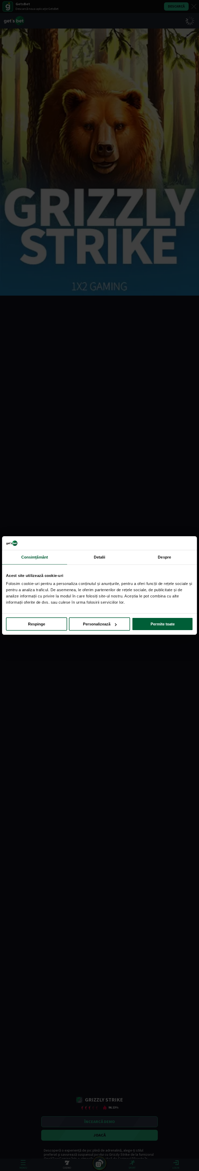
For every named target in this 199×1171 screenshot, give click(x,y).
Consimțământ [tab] (34, 557)
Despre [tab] (164, 557)
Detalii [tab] (99, 557)
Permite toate (163, 624)
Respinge (36, 624)
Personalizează (96, 624)
